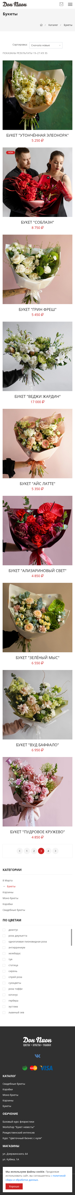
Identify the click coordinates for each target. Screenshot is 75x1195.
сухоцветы (15, 983)
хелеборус (15, 953)
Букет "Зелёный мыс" (37, 657)
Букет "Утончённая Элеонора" (37, 135)
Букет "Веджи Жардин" (37, 396)
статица (13, 965)
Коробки (8, 904)
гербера (13, 1000)
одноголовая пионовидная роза (28, 941)
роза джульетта (18, 936)
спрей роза (15, 977)
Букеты (68, 25)
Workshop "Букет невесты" (19, 1127)
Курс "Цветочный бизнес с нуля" (22, 1138)
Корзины (8, 892)
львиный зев (16, 1012)
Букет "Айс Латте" (37, 483)
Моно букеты (10, 898)
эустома (13, 1006)
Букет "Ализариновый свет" (37, 570)
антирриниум (17, 947)
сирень (13, 971)
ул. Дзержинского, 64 (15, 1153)
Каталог (53, 25)
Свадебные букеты (14, 910)
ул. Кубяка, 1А (11, 1159)
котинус (13, 995)
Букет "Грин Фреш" (38, 309)
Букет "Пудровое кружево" (37, 831)
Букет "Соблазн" (37, 222)
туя (10, 959)
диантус (13, 930)
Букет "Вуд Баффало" (37, 744)
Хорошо (14, 1186)
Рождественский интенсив (19, 1132)
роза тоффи (15, 989)
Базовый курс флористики (18, 1121)
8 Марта (8, 880)
